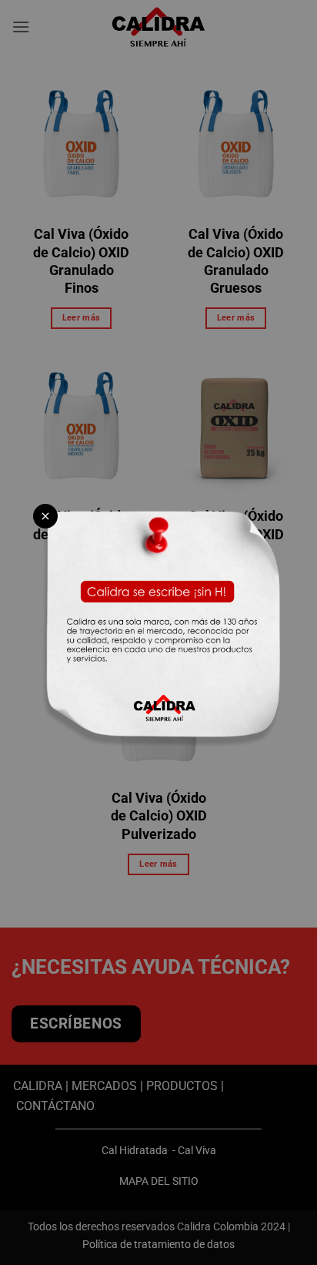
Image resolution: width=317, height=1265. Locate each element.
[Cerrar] (45, 516)
